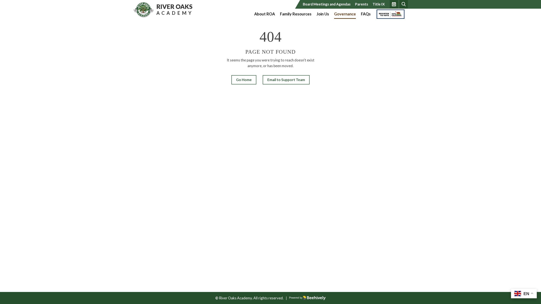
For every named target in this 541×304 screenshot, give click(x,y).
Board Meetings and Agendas (327, 4)
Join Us (323, 14)
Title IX (379, 4)
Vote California (389, 14)
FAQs (366, 14)
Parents (361, 4)
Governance (345, 14)
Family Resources (295, 14)
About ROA (264, 14)
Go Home (244, 79)
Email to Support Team (286, 79)
